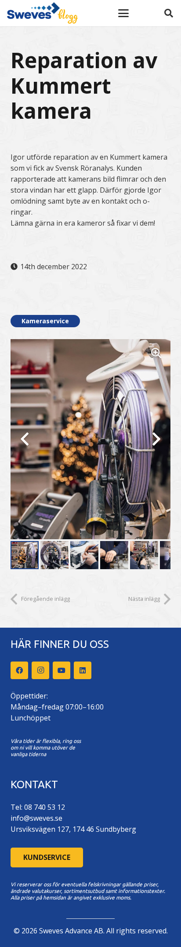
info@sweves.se (36, 818)
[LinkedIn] (82, 670)
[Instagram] (40, 670)
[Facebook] (19, 670)
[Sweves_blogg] (42, 13)
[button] (123, 13)
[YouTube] (61, 670)
